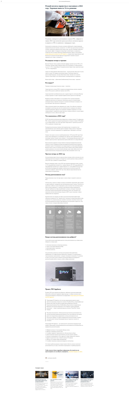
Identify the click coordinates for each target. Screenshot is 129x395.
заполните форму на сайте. (75, 351)
